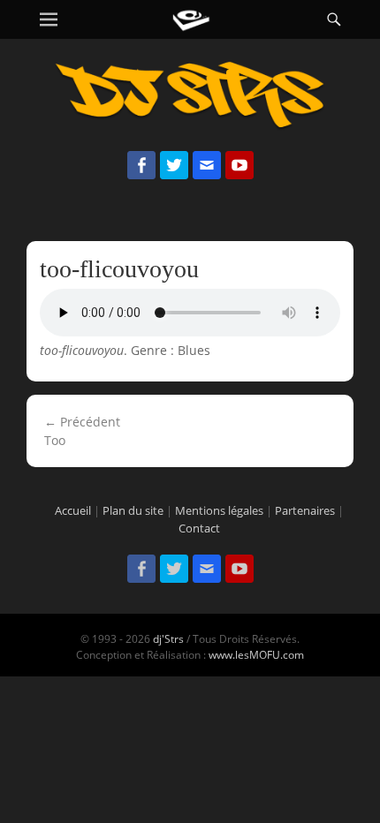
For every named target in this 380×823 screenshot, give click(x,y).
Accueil (73, 510)
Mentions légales (219, 510)
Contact (199, 528)
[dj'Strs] (191, 19)
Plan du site (133, 510)
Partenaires (305, 510)
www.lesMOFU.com (256, 654)
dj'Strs (168, 638)
